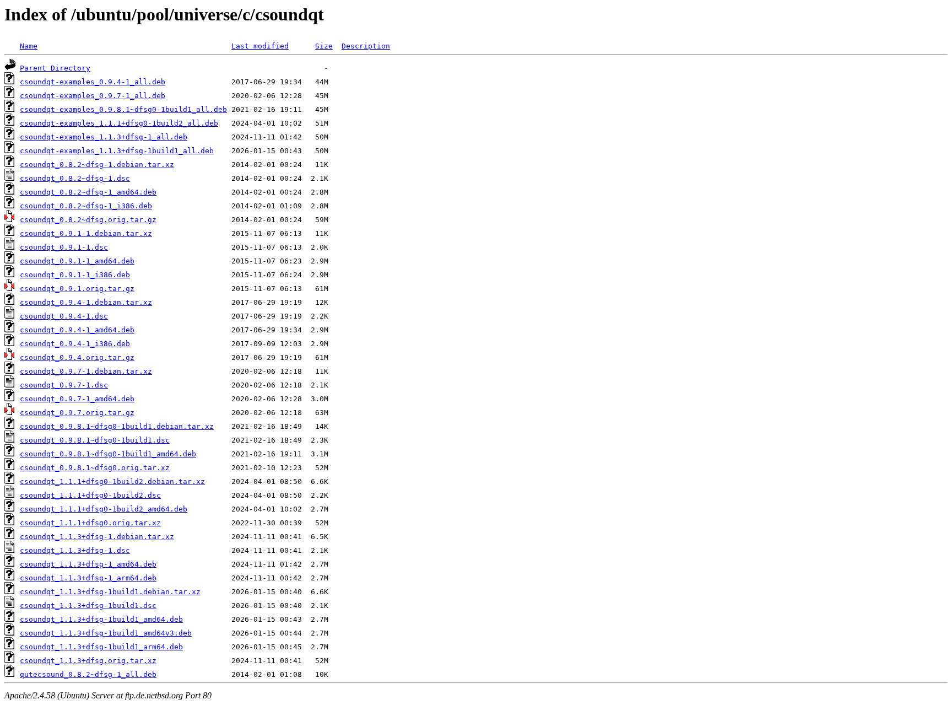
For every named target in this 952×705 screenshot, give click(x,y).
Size (324, 46)
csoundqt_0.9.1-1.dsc (64, 247)
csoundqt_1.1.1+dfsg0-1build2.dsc (90, 495)
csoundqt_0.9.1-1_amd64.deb (77, 261)
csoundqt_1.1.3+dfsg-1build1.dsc (88, 605)
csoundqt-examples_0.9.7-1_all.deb (92, 96)
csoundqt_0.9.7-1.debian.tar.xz (86, 371)
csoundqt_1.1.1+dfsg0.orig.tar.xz (90, 523)
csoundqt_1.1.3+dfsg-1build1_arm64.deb (101, 647)
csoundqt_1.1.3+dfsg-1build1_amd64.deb (101, 619)
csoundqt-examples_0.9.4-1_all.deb (92, 82)
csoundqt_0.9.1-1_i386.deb (75, 275)
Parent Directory (55, 68)
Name (28, 46)
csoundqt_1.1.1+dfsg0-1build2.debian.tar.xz (112, 481)
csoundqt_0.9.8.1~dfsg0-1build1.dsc (95, 440)
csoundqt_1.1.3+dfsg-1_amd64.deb (88, 564)
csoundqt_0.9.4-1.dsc (64, 316)
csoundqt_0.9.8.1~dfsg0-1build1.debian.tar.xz (117, 426)
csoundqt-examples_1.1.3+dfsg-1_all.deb (103, 137)
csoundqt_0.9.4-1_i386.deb (75, 344)
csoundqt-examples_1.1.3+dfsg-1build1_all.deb (117, 151)
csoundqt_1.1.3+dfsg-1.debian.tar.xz (97, 536)
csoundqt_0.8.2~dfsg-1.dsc (75, 178)
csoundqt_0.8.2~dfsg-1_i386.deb (86, 206)
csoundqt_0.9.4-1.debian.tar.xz (86, 302)
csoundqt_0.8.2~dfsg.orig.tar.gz (88, 220)
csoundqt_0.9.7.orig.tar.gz (77, 412)
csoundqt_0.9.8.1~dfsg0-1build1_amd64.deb (108, 454)
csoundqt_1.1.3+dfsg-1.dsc (75, 550)
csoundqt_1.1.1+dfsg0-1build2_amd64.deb (103, 509)
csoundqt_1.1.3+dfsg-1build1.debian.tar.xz (110, 592)
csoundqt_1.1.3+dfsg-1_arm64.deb (88, 578)
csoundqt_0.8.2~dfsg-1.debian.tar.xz (97, 164)
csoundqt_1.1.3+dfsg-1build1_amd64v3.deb (106, 633)
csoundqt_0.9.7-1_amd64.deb (77, 399)
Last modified (260, 46)
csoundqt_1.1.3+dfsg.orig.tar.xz (88, 660)
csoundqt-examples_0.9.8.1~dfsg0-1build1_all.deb (123, 109)
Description (366, 46)
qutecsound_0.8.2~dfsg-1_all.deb (88, 674)
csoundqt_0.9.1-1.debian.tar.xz (86, 233)
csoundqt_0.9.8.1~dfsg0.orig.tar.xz (95, 468)
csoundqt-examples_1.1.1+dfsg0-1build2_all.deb (119, 123)
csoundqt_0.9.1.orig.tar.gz (77, 288)
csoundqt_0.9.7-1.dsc (64, 385)
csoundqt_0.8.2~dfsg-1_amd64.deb (88, 192)
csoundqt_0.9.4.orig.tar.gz (77, 357)
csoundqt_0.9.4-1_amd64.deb (77, 330)
